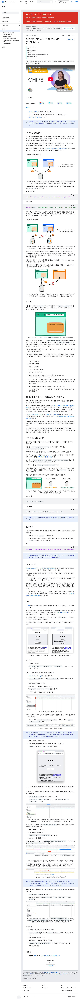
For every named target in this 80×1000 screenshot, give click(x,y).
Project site (45, 987)
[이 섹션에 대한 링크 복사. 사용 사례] (34, 302)
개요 (21, 2)
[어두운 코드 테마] (71, 195)
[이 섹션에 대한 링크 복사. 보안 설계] (34, 527)
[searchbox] (10, 13)
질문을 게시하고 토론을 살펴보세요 (50, 956)
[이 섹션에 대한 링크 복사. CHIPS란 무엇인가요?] (44, 133)
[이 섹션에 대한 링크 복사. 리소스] (32, 952)
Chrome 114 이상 (33, 112)
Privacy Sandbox (29, 35)
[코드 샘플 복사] (73, 195)
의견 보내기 (70, 39)
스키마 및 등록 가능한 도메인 (44, 457)
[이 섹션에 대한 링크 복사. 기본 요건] (33, 660)
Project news (26, 990)
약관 (24, 996)
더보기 (31, 2)
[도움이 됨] (71, 35)
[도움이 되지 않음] (74, 35)
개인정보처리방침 (30, 996)
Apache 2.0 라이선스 (29, 973)
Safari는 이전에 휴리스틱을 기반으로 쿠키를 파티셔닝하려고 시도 (43, 414)
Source (28, 107)
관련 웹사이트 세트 (63, 148)
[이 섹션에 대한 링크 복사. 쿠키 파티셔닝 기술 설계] (46, 438)
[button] (9, 22)
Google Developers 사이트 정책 (60, 973)
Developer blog (26, 987)
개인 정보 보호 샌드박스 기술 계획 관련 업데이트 (37, 17)
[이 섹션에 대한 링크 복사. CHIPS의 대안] (38, 564)
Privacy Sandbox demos (67, 990)
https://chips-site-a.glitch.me (37, 676)
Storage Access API (51, 148)
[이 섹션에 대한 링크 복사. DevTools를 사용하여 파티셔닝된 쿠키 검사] (55, 673)
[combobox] (45, 1)
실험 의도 (31, 117)
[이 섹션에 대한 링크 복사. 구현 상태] (34, 98)
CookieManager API (64, 123)
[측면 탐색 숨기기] (18, 997)
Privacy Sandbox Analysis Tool (68, 987)
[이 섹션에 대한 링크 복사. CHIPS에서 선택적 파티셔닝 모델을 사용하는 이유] (66, 397)
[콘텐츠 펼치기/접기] (35, 47)
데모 (29, 605)
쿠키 (26, 2)
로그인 (76, 1)
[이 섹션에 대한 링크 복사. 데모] (31, 602)
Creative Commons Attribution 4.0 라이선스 (51, 972)
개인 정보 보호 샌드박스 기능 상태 (33, 21)
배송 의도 (38, 117)
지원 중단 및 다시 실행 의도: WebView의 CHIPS (63, 121)
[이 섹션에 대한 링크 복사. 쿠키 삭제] (33, 927)
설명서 (35, 956)
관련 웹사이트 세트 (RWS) (48, 568)
